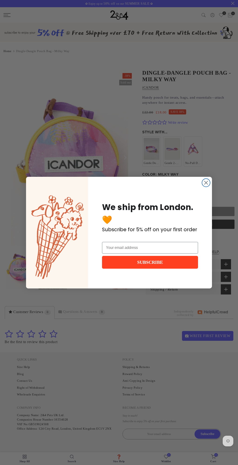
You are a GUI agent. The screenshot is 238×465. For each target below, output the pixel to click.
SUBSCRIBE (150, 262)
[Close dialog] (206, 183)
